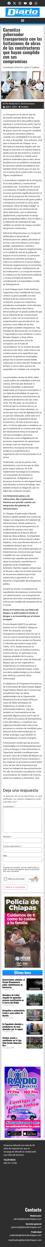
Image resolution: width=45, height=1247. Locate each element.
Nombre (7, 837)
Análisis (24, 107)
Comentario (9, 806)
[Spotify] (31, 3)
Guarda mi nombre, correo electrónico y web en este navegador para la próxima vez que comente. (21, 869)
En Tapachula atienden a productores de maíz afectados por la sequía (12, 1026)
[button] (22, 20)
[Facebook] (9, 3)
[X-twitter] (14, 3)
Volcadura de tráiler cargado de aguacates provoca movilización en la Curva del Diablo (13, 998)
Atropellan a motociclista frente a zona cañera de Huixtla (13, 1013)
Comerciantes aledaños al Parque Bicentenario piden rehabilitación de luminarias (13, 983)
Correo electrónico (12, 846)
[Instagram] (20, 3)
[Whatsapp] (36, 3)
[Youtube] (25, 3)
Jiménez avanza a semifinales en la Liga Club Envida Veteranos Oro (12, 1041)
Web (5, 856)
